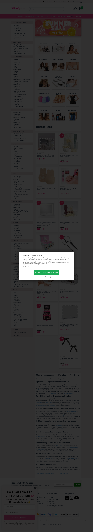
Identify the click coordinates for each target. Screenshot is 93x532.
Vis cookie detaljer (46, 277)
